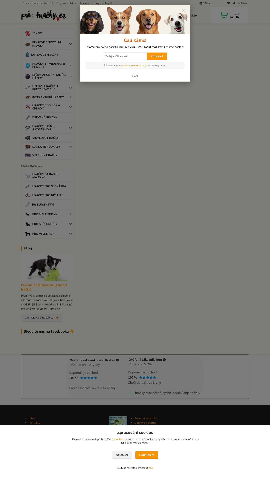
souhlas (118, 439)
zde (151, 468)
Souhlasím (146, 455)
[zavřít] (183, 11)
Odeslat (157, 56)
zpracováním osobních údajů (134, 65)
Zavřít (135, 76)
